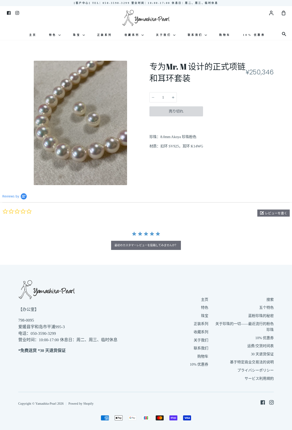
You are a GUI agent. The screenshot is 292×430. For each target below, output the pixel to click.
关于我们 (164, 35)
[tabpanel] (80, 123)
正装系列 (104, 35)
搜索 (270, 300)
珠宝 (78, 35)
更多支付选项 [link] (238, 122)
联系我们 (196, 35)
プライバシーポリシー (255, 370)
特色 (54, 35)
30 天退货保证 (262, 354)
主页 (33, 35)
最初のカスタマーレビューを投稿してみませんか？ (146, 245)
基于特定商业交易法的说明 (252, 362)
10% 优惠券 (254, 35)
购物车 (225, 35)
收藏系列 (133, 35)
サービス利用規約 (259, 378)
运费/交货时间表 (260, 346)
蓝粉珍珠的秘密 (261, 316)
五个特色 (266, 307)
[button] (273, 213)
